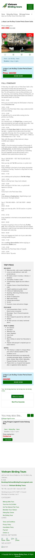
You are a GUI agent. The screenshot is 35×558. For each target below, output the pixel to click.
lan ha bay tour (21, 389)
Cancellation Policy (8, 527)
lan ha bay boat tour (10, 389)
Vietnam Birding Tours (17, 485)
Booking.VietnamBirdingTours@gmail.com (17, 482)
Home (3, 14)
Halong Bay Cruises (12, 14)
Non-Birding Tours (8, 515)
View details (8, 439)
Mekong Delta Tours (8, 502)
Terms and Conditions (9, 522)
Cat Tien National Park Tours (11, 507)
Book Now (18, 76)
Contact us (6, 532)
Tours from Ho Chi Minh (9, 504)
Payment (5, 530)
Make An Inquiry (18, 396)
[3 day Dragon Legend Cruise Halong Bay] (17, 418)
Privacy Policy (7, 524)
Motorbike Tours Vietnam (10, 510)
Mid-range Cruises (24, 14)
